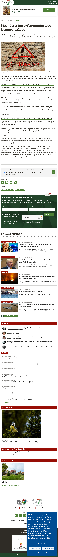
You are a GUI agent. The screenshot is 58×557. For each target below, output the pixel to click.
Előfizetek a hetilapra (49, 10)
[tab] (4, 353)
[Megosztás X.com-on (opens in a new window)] (15, 182)
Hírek (23, 508)
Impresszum (11, 520)
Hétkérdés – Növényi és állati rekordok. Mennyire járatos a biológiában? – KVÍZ (23, 442)
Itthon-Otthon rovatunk (10, 485)
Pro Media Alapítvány (24, 520)
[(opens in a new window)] (16, 515)
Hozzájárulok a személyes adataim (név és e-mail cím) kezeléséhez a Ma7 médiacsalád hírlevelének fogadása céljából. (11, 219)
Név (3, 207)
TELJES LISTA (6, 402)
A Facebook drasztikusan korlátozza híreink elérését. (17, 200)
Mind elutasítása (35, 548)
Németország (20, 189)
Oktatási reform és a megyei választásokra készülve (16, 452)
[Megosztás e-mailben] (2, 182)
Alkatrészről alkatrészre (13, 333)
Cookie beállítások (24, 523)
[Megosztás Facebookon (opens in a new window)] (6, 182)
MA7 (16, 508)
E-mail (31, 207)
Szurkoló (40, 508)
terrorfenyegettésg (7, 189)
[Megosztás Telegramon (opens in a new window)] (11, 182)
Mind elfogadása (48, 548)
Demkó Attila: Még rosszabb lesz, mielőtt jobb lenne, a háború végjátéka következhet (30, 347)
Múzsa (31, 508)
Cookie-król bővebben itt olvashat (42, 553)
